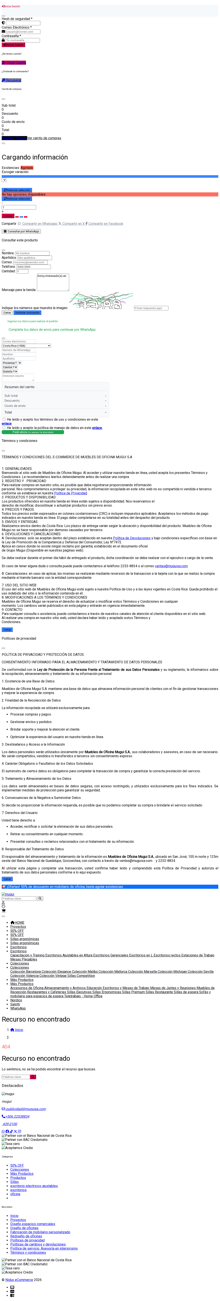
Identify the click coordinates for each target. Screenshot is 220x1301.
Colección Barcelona (26, 972)
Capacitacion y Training (27, 955)
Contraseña (11, 36)
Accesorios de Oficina (27, 988)
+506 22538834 (17, 1116)
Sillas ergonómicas (24, 939)
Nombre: (8, 253)
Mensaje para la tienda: (19, 290)
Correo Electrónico (17, 27)
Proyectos (18, 927)
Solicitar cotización (27, 312)
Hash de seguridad (17, 19)
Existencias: (11, 168)
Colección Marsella (143, 972)
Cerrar (7, 312)
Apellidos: (9, 258)
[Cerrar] (3, 16)
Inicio (14, 1216)
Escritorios (18, 947)
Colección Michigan (173, 972)
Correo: (7, 262)
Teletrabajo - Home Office (83, 996)
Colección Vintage (53, 976)
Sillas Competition (81, 976)
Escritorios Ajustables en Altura (69, 955)
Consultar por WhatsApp (23, 231)
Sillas (14, 1182)
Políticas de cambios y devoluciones (38, 1244)
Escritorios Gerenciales (111, 955)
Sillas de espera (186, 992)
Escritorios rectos (167, 955)
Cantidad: (8, 271)
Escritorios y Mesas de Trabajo (126, 988)
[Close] (3, 99)
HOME (19, 923)
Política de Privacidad (70, 493)
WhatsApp (18, 1008)
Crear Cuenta (16, 63)
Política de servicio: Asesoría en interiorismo (44, 1248)
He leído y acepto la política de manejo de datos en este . (55, 428)
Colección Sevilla (201, 972)
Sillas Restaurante (160, 992)
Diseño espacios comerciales (32, 1224)
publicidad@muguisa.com (25, 1109)
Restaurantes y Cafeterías (47, 992)
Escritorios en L (141, 955)
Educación (95, 988)
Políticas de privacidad (27, 1240)
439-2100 (9, 1124)
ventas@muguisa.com (171, 566)
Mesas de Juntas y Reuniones (173, 988)
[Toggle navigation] (3, 916)
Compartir (9, 224)
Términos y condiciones (28, 1252)
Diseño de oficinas (24, 1228)
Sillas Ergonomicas (107, 992)
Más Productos (22, 980)
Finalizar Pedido (14, 138)
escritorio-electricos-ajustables (34, 1186)
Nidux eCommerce (19, 1280)
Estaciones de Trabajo (197, 955)
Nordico (16, 1000)
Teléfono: (9, 267)
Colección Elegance (57, 972)
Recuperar (13, 80)
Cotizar (8, 216)
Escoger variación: (15, 172)
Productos (18, 1178)
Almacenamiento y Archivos (65, 988)
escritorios (18, 1190)
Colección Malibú (85, 972)
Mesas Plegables (23, 959)
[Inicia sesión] (3, 903)
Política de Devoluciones (132, 538)
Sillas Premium (134, 992)
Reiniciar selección (18, 190)
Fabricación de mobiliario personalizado (40, 1232)
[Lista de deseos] (3, 907)
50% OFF (17, 931)
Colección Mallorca (113, 972)
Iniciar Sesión (14, 44)
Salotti (15, 1004)
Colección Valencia (25, 976)
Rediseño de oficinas (26, 1236)
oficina (15, 1194)
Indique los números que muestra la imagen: (35, 308)
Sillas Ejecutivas (79, 992)
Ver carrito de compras (44, 138)
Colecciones (19, 963)
